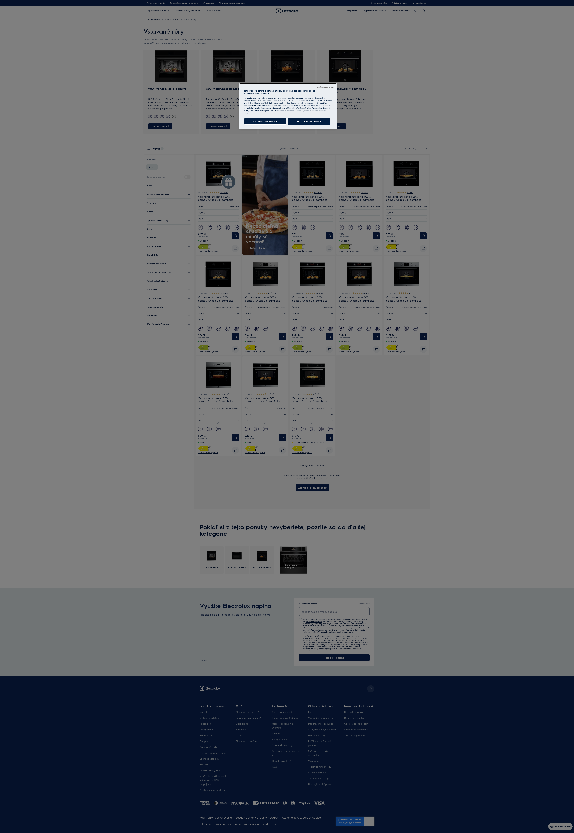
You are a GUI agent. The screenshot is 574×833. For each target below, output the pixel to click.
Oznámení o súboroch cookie (288, 111)
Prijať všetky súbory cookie (309, 121)
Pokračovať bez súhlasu (325, 87)
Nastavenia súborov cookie (265, 121)
